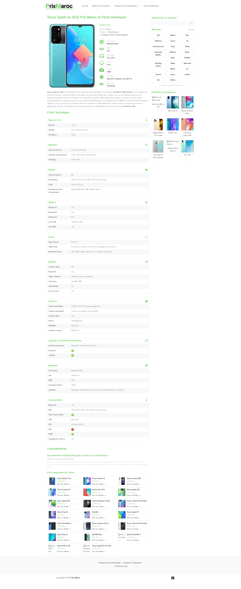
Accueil (85, 6)
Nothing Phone (158, 65)
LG (187, 69)
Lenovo (158, 75)
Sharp (187, 47)
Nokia (173, 63)
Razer (187, 52)
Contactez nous (121, 567)
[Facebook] (172, 577)
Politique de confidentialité (110, 563)
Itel (158, 80)
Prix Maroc (75, 578)
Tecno (71, 473)
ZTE (158, 35)
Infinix (172, 80)
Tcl (187, 41)
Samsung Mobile (158, 53)
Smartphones (113, 32)
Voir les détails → (64, 484)
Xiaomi (172, 35)
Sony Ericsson (158, 47)
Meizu (172, 69)
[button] (138, 6)
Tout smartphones (151, 6)
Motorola (187, 63)
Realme (173, 52)
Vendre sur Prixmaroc (101, 6)
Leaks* (187, 75)
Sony (173, 47)
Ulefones (158, 41)
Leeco (172, 75)
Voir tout (191, 30)
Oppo (173, 58)
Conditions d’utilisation (132, 563)
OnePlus (187, 58)
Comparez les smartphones (125, 6)
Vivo (187, 35)
